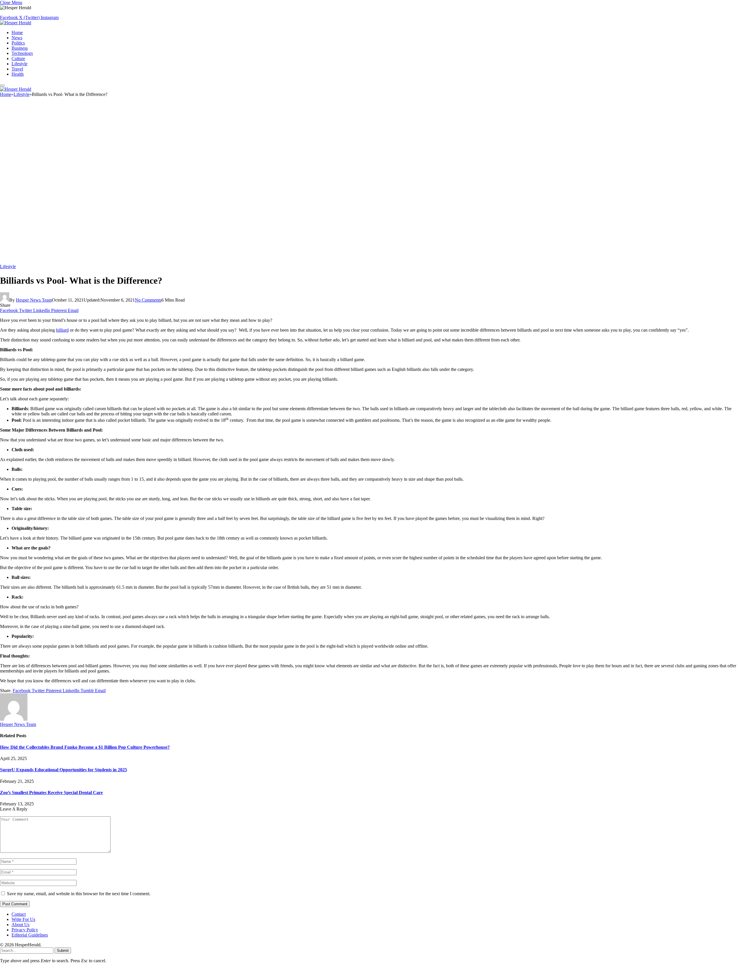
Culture (18, 58)
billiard (62, 330)
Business (20, 48)
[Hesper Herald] (15, 22)
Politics (18, 42)
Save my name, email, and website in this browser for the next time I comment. (78, 893)
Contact (19, 914)
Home (17, 32)
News (17, 37)
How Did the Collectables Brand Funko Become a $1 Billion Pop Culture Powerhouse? (85, 747)
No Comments (148, 300)
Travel (17, 68)
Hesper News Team (34, 300)
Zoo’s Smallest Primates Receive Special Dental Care (51, 792)
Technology (22, 53)
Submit (63, 950)
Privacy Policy (25, 929)
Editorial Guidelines (30, 934)
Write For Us (23, 919)
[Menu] (2, 85)
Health (18, 74)
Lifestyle (19, 63)
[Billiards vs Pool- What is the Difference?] (173, 261)
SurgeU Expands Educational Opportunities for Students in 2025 (63, 769)
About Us (20, 924)
